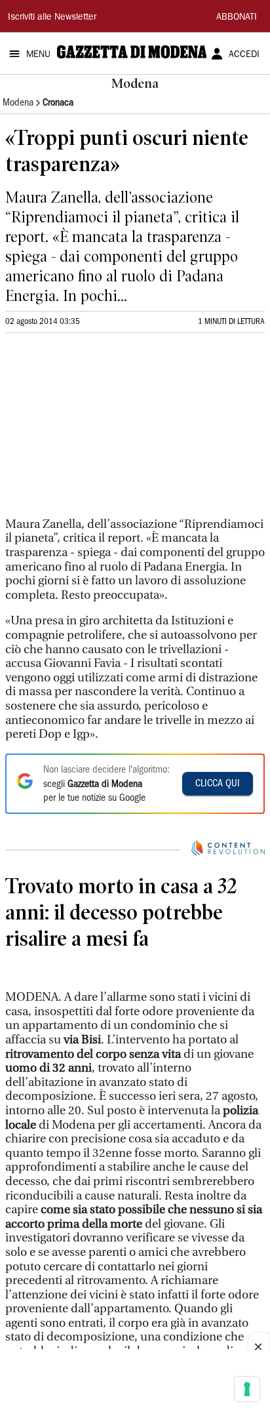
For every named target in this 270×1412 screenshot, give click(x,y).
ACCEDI (244, 55)
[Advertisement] (103, 431)
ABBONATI (236, 17)
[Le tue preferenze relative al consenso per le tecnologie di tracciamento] (247, 1389)
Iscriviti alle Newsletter (52, 17)
